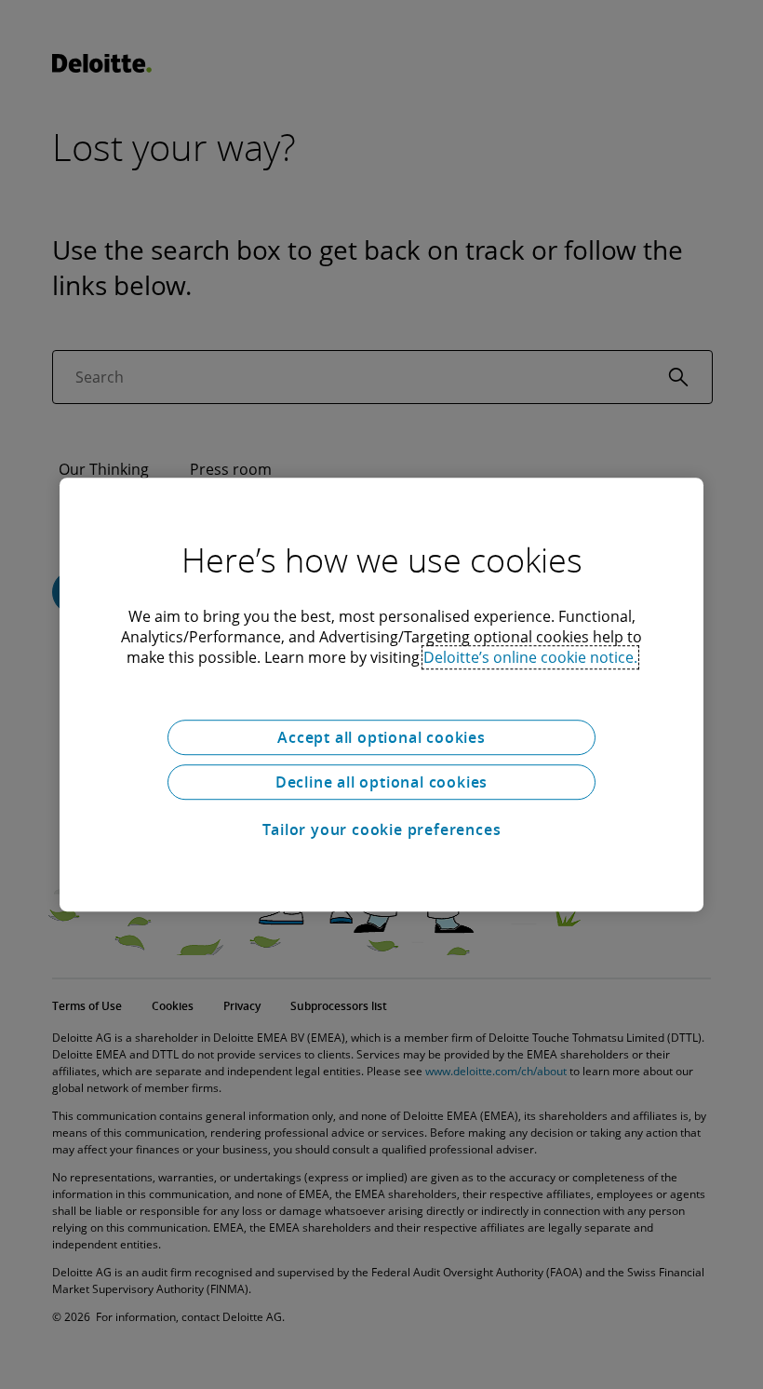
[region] (381, 694)
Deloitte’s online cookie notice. (530, 657)
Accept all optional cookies (381, 737)
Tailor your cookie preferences (382, 829)
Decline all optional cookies (381, 782)
